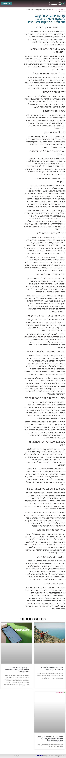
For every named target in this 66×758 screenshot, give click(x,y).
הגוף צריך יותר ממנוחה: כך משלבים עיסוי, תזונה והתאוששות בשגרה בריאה (17, 670)
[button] (33, 3)
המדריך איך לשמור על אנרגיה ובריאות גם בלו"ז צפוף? (52, 669)
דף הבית (63, 9)
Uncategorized (56, 9)
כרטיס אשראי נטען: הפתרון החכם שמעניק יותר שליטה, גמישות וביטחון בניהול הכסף (50, 739)
